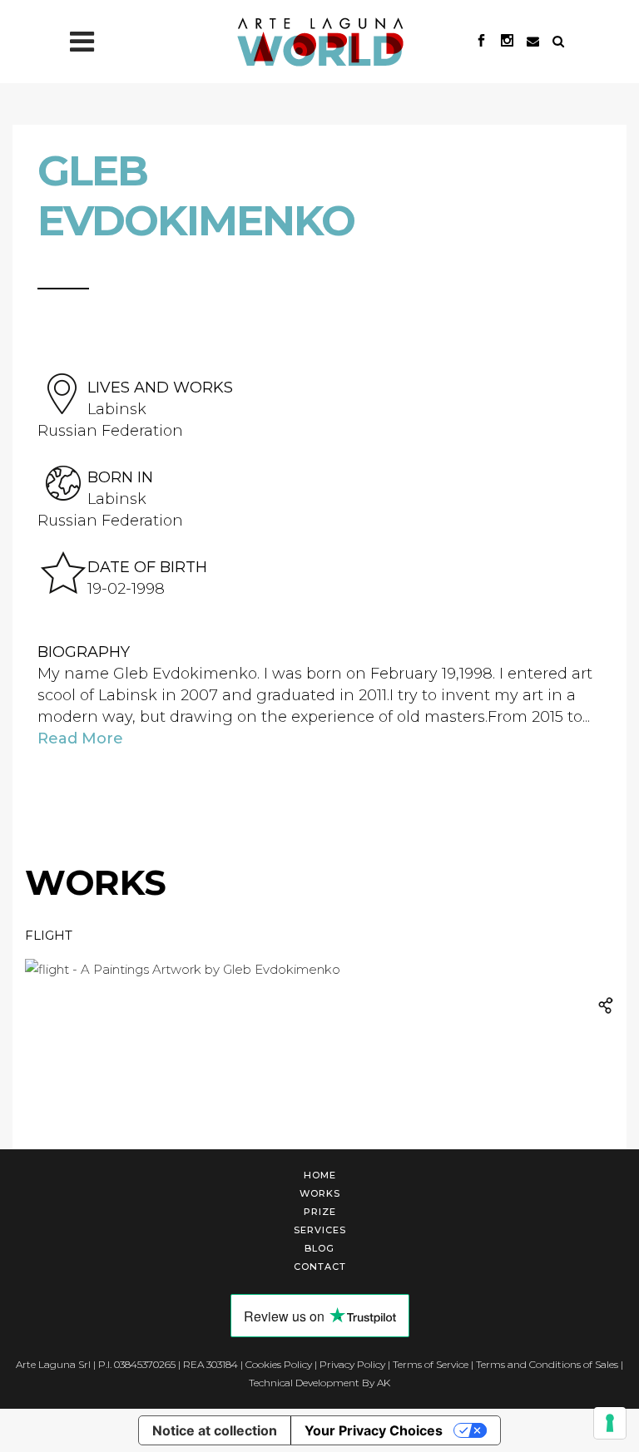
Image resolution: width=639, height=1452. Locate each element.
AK (383, 1382)
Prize (320, 1211)
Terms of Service (430, 1364)
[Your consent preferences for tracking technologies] (610, 1423)
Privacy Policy (352, 1364)
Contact (320, 1266)
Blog (319, 1248)
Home (320, 1175)
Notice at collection (214, 1430)
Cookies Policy (278, 1364)
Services (320, 1230)
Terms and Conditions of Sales (547, 1364)
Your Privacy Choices (374, 1430)
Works (320, 1193)
